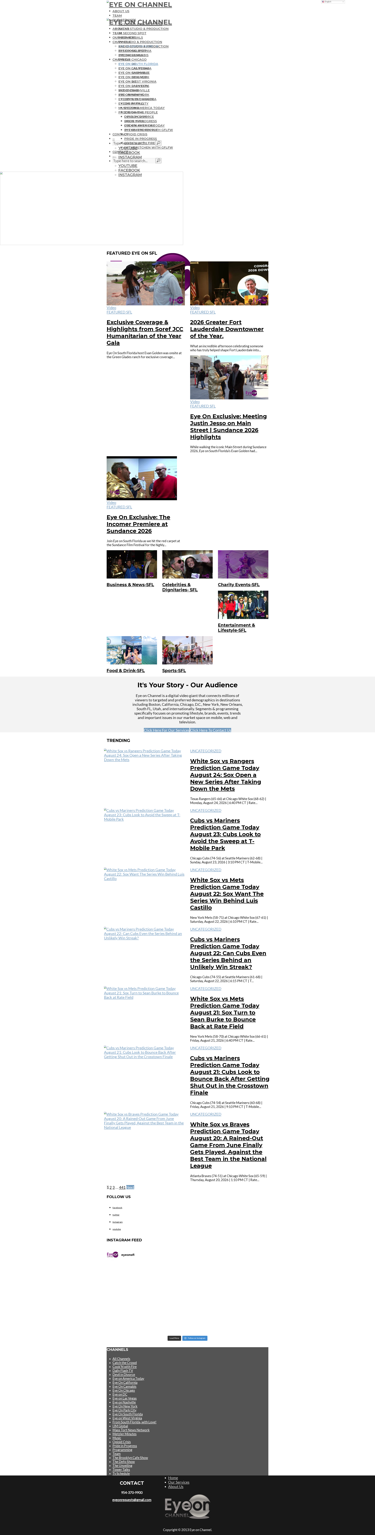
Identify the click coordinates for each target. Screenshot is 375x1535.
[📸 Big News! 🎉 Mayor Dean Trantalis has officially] (126, 1322)
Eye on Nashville (134, 90)
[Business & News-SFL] (132, 564)
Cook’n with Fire (139, 143)
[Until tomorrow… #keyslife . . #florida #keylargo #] (167, 1299)
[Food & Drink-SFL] (132, 650)
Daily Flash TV (122, 1371)
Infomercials (130, 55)
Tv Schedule (121, 1473)
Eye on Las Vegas (133, 86)
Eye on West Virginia (137, 81)
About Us (120, 11)
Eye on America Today (144, 108)
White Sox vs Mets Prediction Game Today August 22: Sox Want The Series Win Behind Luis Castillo (227, 894)
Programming (131, 112)
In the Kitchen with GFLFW (148, 147)
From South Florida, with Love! (134, 1422)
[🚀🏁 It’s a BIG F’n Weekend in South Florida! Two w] (126, 1299)
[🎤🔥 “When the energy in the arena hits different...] (208, 1322)
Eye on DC (127, 81)
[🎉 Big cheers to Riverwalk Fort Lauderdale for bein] (208, 1299)
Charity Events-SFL (239, 584)
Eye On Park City (133, 103)
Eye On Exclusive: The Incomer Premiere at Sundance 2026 (138, 524)
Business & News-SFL (130, 584)
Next (130, 1187)
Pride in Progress (140, 138)
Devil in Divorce (139, 116)
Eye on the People (141, 130)
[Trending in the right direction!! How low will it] (249, 1275)
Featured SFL (119, 312)
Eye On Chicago (132, 59)
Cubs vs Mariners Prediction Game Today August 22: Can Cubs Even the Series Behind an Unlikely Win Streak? (228, 953)
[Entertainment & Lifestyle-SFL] (243, 604)
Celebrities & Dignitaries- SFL (180, 587)
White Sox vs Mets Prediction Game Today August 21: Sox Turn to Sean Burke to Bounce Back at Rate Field (224, 1012)
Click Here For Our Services (166, 730)
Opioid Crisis (135, 134)
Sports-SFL (174, 670)
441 (122, 1187)
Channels (121, 59)
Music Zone (128, 108)
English (327, 2)
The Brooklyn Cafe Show (130, 1458)
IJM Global (120, 1426)
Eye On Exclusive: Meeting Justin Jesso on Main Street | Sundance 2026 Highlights (228, 426)
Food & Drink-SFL (126, 670)
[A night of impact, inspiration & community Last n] (126, 1275)
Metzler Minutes (124, 1434)
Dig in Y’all (134, 121)
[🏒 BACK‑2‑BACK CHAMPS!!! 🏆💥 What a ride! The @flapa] (208, 1275)
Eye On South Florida (138, 64)
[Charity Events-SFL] (243, 564)
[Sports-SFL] (187, 650)
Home (173, 1477)
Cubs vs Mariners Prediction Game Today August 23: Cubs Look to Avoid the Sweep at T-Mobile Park (225, 834)
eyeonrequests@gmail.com (131, 1500)
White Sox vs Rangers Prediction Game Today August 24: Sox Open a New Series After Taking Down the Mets (225, 775)
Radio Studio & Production (143, 28)
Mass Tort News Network (131, 1430)
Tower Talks (121, 1470)
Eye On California (134, 68)
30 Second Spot (132, 33)
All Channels (121, 1359)
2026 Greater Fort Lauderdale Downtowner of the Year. (227, 329)
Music (116, 1438)
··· (113, 138)
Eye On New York (133, 94)
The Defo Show (123, 1462)
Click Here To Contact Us (210, 730)
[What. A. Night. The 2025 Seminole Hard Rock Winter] (167, 1275)
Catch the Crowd (124, 1363)
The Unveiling (122, 1466)
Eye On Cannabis (133, 72)
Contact (120, 134)
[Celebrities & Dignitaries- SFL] (187, 564)
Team (117, 15)
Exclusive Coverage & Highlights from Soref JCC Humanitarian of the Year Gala (145, 332)
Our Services (124, 37)
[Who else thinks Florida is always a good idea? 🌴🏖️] (249, 1299)
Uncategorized (205, 751)
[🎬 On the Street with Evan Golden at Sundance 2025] (249, 1322)
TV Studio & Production (140, 42)
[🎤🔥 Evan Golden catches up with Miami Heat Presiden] (167, 1322)
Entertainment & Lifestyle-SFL (236, 628)
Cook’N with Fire (124, 1367)
